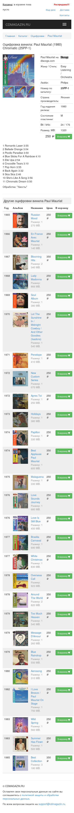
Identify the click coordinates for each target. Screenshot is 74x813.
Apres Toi (36, 395)
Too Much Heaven (36, 615)
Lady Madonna (36, 277)
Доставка (64, 9)
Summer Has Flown (37, 740)
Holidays (36, 414)
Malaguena (37, 476)
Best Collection (36, 759)
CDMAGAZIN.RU (18, 24)
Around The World (37, 596)
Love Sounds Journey (35, 498)
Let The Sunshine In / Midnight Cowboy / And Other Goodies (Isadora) (37, 326)
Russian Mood (35, 216)
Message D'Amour (36, 634)
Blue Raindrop (36, 653)
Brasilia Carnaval (36, 538)
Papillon (35, 432)
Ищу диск (50, 9)
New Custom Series (35, 376)
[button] (31, 57)
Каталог (22, 36)
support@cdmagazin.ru (51, 804)
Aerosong (36, 671)
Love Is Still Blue (36, 519)
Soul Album (34, 296)
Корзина (7, 4)
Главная (10, 36)
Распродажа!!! (61, 4)
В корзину (62, 136)
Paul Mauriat (55, 36)
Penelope (36, 354)
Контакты (64, 15)
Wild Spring (34, 720)
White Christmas (36, 557)
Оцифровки (37, 36)
